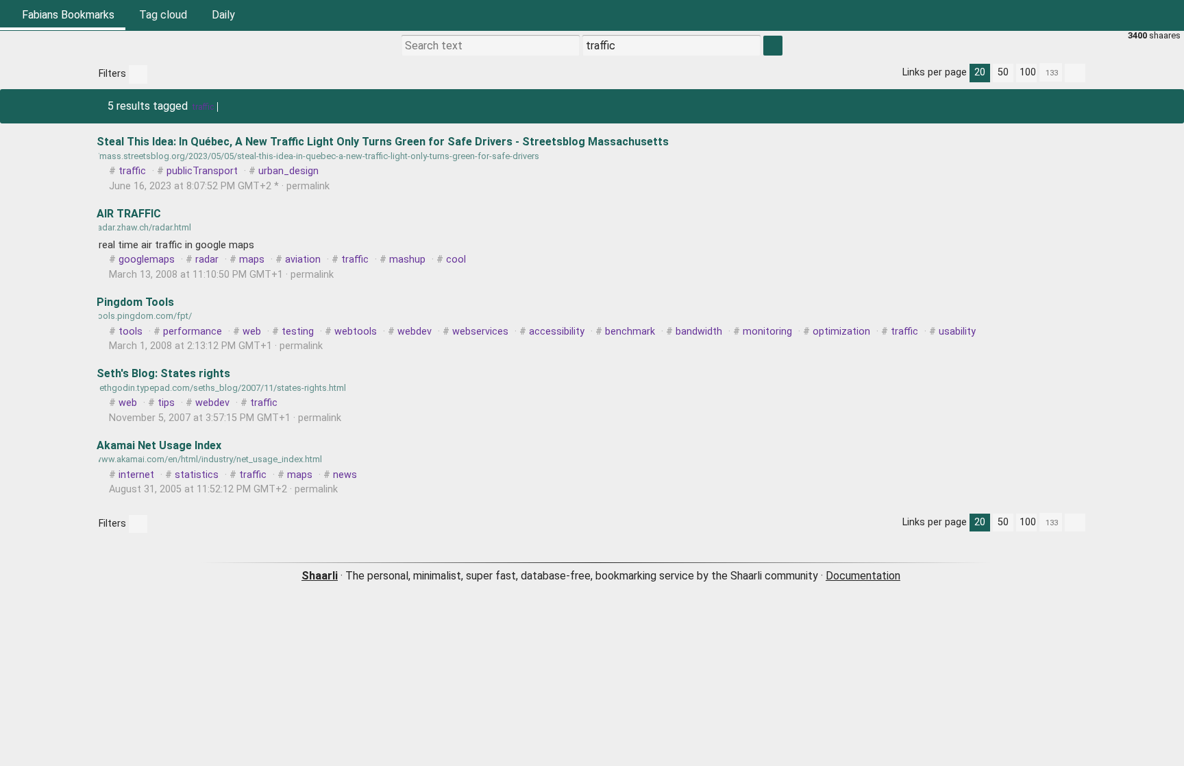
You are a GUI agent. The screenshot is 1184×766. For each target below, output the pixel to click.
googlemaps (147, 259)
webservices (480, 331)
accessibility (556, 331)
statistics (197, 475)
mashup (407, 259)
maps (251, 259)
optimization (841, 331)
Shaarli (319, 575)
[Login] (1169, 15)
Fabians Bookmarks (66, 14)
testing (298, 331)
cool (456, 259)
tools (131, 331)
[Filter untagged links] (138, 74)
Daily (223, 14)
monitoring (767, 331)
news (345, 475)
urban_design (288, 171)
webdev (414, 331)
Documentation (863, 575)
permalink (219, 186)
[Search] (1103, 15)
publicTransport (202, 171)
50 (1003, 72)
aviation (303, 259)
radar (207, 259)
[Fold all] (1075, 73)
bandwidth (699, 331)
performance (192, 331)
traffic (203, 107)
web (252, 331)
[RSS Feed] (1136, 15)
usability (957, 331)
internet (136, 475)
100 (1028, 72)
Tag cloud (163, 14)
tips (166, 403)
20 (979, 72)
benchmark (630, 331)
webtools (355, 331)
